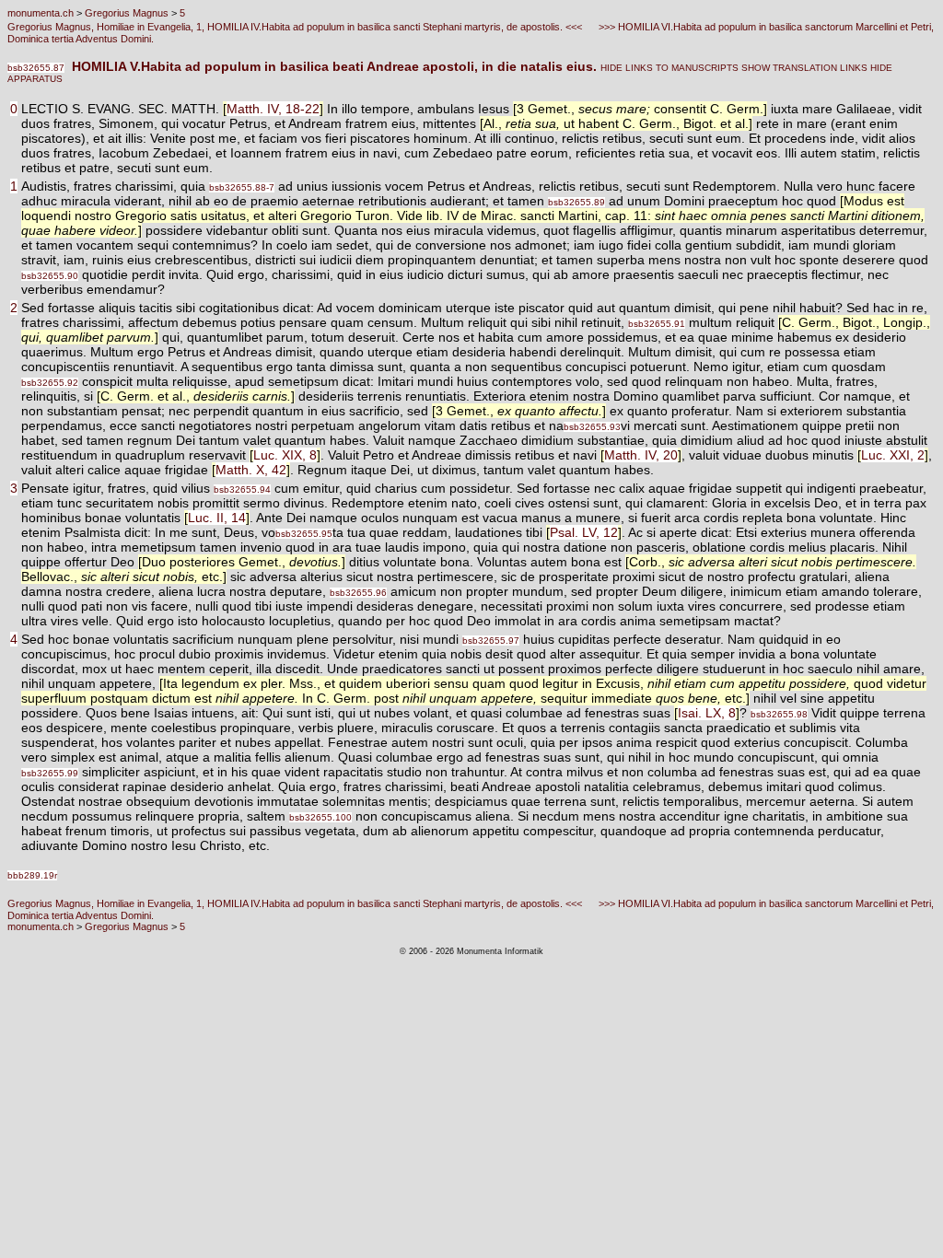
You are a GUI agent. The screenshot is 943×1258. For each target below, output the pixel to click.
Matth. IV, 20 (641, 455)
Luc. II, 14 (217, 517)
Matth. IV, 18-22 (273, 108)
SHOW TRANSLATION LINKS (803, 68)
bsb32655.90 (49, 276)
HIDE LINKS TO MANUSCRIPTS (669, 68)
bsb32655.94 (242, 489)
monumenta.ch (40, 12)
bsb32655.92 (49, 383)
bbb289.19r (32, 875)
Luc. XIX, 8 (285, 455)
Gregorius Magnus (127, 12)
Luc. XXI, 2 (893, 455)
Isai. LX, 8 (707, 712)
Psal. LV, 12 (584, 532)
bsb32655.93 (592, 427)
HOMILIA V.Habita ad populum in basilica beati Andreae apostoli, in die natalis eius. (332, 66)
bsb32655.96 (358, 593)
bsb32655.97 (490, 640)
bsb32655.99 (49, 773)
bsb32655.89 (576, 202)
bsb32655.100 (320, 817)
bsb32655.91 (656, 324)
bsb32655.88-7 (241, 187)
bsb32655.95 (303, 534)
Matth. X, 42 (250, 469)
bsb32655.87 (35, 68)
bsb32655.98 (779, 714)
